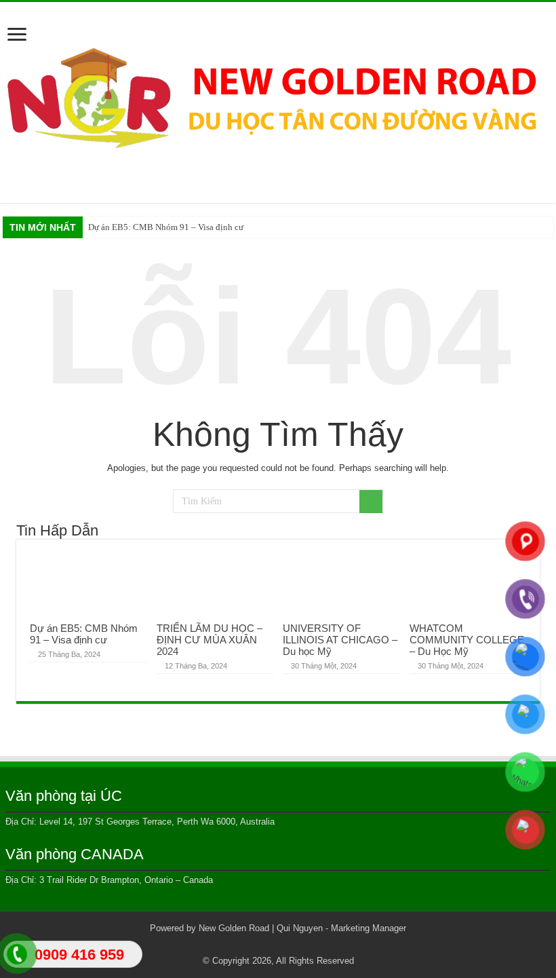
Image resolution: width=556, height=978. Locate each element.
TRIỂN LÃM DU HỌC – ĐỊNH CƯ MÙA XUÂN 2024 (209, 639)
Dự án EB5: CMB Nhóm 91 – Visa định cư (165, 227)
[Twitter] (265, 945)
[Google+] (240, 945)
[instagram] (317, 945)
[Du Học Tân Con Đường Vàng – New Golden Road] (278, 99)
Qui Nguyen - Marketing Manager (341, 928)
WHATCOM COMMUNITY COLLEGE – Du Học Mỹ (467, 639)
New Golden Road (234, 928)
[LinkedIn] (291, 945)
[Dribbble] (278, 945)
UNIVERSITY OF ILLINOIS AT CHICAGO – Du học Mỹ (340, 639)
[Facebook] (252, 945)
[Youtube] (304, 945)
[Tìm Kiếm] (370, 501)
